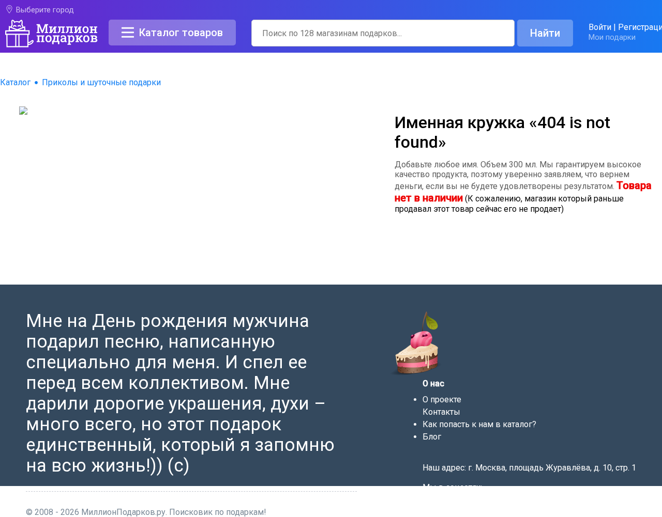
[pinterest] (468, 502)
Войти (600, 27)
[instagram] (481, 502)
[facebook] (428, 502)
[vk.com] (441, 502)
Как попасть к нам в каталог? (479, 424)
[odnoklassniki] (455, 502)
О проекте (442, 399)
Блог (432, 437)
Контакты (441, 412)
